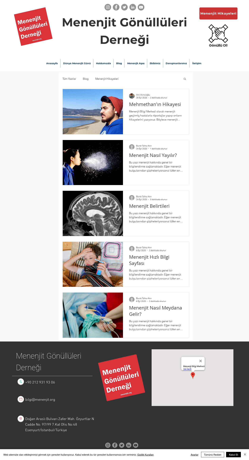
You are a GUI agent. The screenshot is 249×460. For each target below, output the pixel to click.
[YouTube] (141, 7)
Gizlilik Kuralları (145, 454)
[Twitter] (124, 7)
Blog (86, 78)
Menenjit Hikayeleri (107, 78)
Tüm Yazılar (69, 78)
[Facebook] (116, 7)
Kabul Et (233, 454)
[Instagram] (108, 7)
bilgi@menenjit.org (40, 400)
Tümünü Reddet (212, 454)
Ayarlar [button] (194, 454)
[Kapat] (245, 454)
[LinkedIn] (132, 7)
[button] (218, 45)
